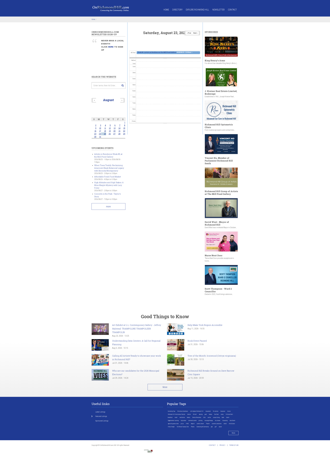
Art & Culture (232, 423)
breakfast (170, 417)
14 (119, 128)
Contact (232, 9)
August (108, 100)
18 (105, 131)
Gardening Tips (171, 411)
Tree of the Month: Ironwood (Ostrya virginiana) (212, 355)
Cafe (204, 417)
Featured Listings (101, 416)
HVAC (187, 423)
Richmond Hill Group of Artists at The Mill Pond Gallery (221, 192)
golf (216, 426)
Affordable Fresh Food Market (107, 176)
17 (100, 131)
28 (119, 134)
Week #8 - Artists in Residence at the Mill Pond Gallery (156, 52)
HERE (111, 47)
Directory (177, 9)
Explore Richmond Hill (197, 9)
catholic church (200, 423)
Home (166, 9)
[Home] (111, 8)
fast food (216, 414)
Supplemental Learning (173, 420)
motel (176, 417)
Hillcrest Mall (229, 414)
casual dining (216, 417)
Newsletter (218, 9)
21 (119, 131)
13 (115, 128)
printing (200, 420)
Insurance (222, 411)
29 (124, 134)
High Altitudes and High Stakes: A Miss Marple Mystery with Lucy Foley (108, 185)
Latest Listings (100, 412)
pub (212, 426)
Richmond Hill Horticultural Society (176, 414)
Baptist (193, 423)
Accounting (225, 420)
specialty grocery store (173, 423)
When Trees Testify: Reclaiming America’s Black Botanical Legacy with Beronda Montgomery (109, 168)
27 (114, 134)
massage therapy (209, 420)
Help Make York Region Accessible (205, 325)
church (227, 417)
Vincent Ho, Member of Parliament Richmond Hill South (219, 161)
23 (95, 134)
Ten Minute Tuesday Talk (183, 426)
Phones (192, 426)
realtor (209, 417)
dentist (189, 414)
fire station (215, 411)
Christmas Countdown (182, 411)
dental (225, 423)
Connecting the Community (203, 426)
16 (95, 131)
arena (222, 414)
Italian (229, 411)
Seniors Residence (196, 417)
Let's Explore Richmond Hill (196, 411)
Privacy (222, 445)
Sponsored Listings (101, 421)
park (206, 414)
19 (110, 131)
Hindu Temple (171, 426)
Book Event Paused (197, 340)
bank (223, 417)
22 (124, 131)
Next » (195, 33)
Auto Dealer (232, 420)
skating (201, 414)
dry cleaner (217, 420)
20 (114, 131)
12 (110, 128)
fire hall (195, 414)
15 (124, 128)
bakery (188, 417)
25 (105, 134)
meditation (182, 417)
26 (110, 134)
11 (105, 128)
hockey (210, 414)
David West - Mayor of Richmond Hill (217, 223)
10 (100, 128)
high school (183, 420)
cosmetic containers (216, 423)
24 (100, 134)
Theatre (208, 423)
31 (100, 136)
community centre (192, 420)
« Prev (189, 33)
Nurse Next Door (213, 255)
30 (95, 136)
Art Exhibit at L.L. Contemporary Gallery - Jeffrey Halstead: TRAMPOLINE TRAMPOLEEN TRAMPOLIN (136, 329)
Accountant (208, 411)
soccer (220, 426)
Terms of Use (233, 445)
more (108, 206)
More (165, 387)
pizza (182, 423)
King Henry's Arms (215, 60)
